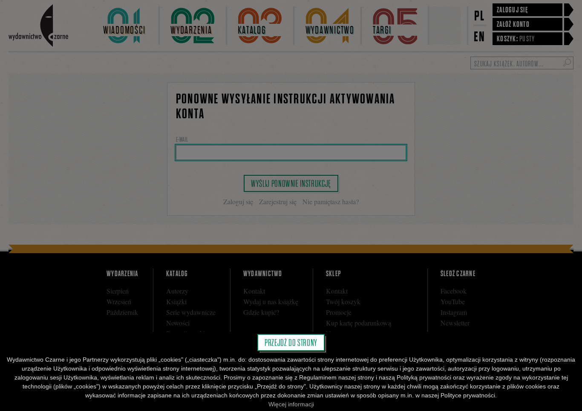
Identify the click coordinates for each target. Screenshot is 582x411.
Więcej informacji (291, 404)
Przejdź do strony (291, 342)
